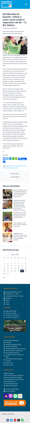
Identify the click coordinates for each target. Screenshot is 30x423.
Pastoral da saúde (12, 168)
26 (15, 271)
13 (18, 266)
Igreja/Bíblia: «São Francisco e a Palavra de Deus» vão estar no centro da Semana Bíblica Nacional (20, 237)
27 (18, 271)
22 (25, 268)
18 (11, 268)
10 (8, 266)
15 (25, 266)
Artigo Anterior (15, 173)
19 (15, 268)
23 (4, 271)
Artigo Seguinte (15, 177)
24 (8, 271)
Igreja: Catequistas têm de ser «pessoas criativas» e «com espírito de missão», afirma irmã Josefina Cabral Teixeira (20, 193)
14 (22, 266)
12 (15, 266)
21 (22, 268)
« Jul (4, 277)
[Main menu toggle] (26, 4)
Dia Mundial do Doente (12, 166)
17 (8, 268)
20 (18, 268)
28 (22, 271)
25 (11, 271)
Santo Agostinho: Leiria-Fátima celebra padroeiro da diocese (20, 224)
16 (4, 268)
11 (11, 266)
